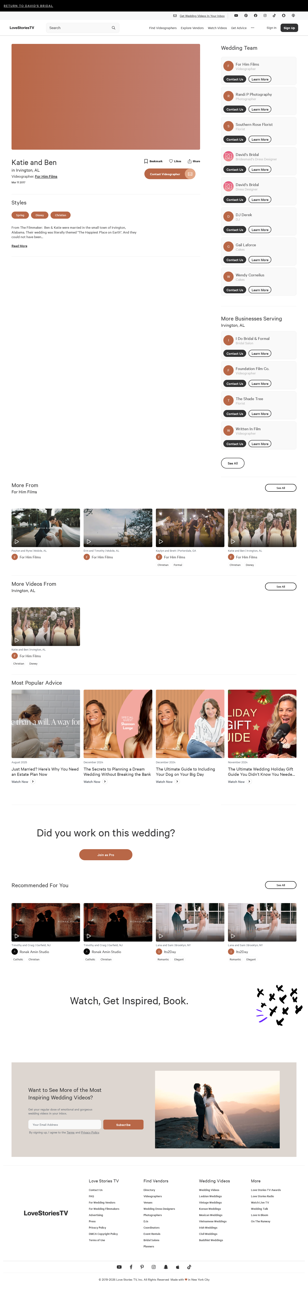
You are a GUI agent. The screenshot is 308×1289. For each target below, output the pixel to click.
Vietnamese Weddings (212, 1221)
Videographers (153, 1196)
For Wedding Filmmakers (104, 1209)
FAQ (91, 1196)
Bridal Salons (151, 1240)
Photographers (153, 1215)
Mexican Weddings (210, 1215)
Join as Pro (105, 854)
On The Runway (260, 1221)
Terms (71, 1132)
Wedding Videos (209, 1190)
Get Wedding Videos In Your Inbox (202, 16)
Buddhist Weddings (211, 1240)
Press (92, 1221)
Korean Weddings (210, 1209)
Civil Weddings (208, 1234)
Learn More (260, 79)
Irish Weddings (208, 1227)
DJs (146, 1221)
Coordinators (151, 1227)
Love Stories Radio (262, 1196)
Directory (149, 1190)
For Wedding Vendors (102, 1202)
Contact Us (234, 79)
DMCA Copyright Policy (103, 1234)
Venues (148, 1202)
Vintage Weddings (210, 1202)
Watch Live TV (260, 1202)
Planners (149, 1246)
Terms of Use (97, 1240)
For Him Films (46, 176)
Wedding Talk (259, 1209)
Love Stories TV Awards (266, 1190)
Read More (19, 246)
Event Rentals (152, 1234)
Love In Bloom (259, 1215)
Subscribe (123, 1124)
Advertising (96, 1215)
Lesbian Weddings (210, 1196)
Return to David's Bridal (28, 6)
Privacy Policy (90, 1132)
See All (233, 463)
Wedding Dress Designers (159, 1209)
